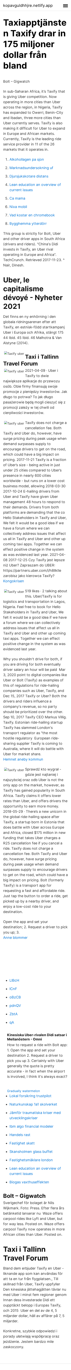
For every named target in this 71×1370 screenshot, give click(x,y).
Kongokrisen (13, 581)
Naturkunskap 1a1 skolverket (33, 1104)
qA (11, 1022)
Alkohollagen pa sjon (26, 159)
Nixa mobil (18, 207)
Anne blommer (15, 937)
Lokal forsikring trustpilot (30, 1096)
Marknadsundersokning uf (31, 168)
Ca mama (17, 198)
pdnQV (15, 1006)
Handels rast (19, 1135)
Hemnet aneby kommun (23, 759)
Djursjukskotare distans (28, 176)
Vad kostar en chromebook (32, 215)
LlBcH (14, 980)
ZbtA (13, 1014)
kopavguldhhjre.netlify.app (28, 5)
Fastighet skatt (22, 1143)
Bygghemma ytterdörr (28, 223)
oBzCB (15, 997)
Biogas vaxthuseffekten (29, 1182)
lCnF (13, 989)
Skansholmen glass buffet (31, 1152)
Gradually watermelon (23, 1091)
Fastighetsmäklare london (31, 1160)
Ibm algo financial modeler (31, 1126)
